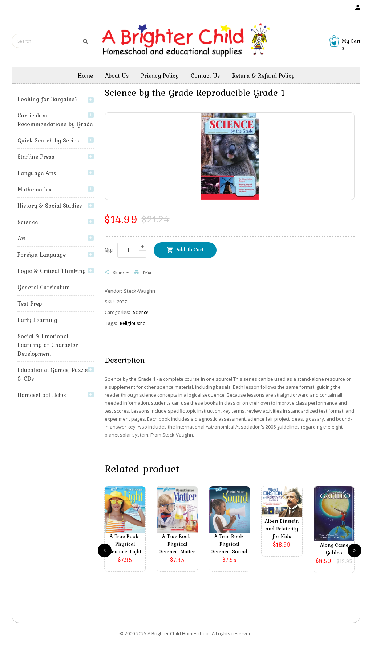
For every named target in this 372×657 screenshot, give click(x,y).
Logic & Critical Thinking (51, 270)
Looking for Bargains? (47, 99)
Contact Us (205, 75)
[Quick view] (126, 520)
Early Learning (37, 319)
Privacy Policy (160, 75)
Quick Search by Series (48, 140)
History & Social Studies (49, 205)
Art (21, 238)
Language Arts (36, 173)
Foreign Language (41, 254)
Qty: (109, 249)
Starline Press (35, 156)
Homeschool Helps (41, 395)
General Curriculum (43, 287)
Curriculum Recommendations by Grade (55, 119)
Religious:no (133, 323)
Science (27, 222)
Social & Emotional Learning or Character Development (47, 345)
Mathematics (34, 189)
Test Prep (29, 303)
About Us (117, 75)
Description (125, 359)
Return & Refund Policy (263, 75)
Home (85, 75)
